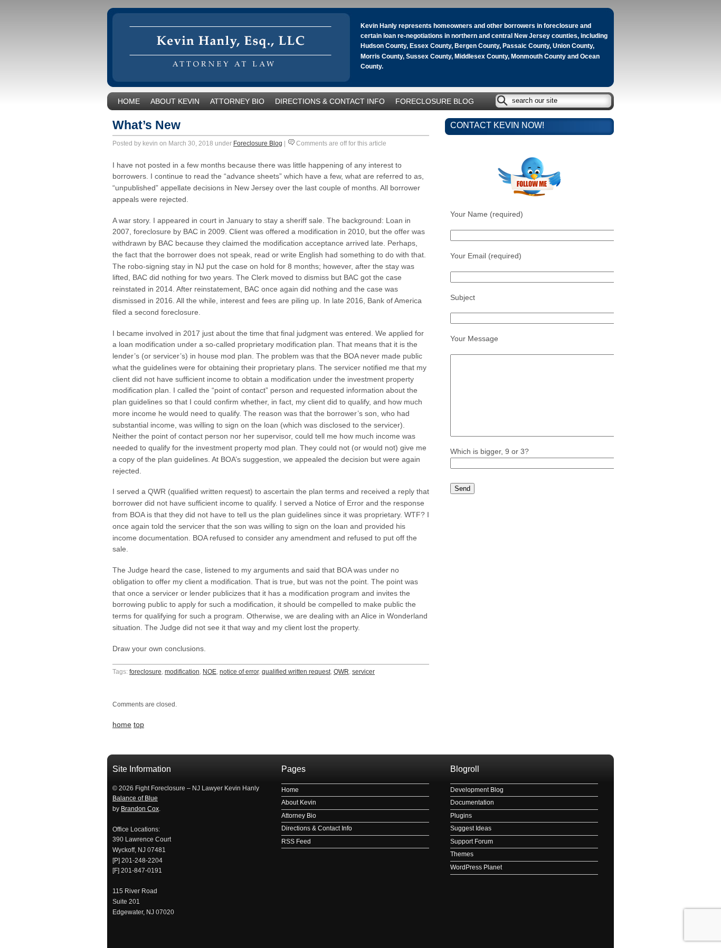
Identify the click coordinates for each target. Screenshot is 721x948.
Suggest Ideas (470, 828)
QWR (341, 671)
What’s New (146, 125)
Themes (461, 854)
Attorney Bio (237, 101)
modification (182, 671)
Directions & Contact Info (330, 101)
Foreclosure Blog (434, 101)
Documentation (472, 802)
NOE (209, 671)
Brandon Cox (140, 808)
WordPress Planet (476, 867)
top (139, 725)
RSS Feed (296, 841)
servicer (363, 671)
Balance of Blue (135, 798)
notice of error (239, 671)
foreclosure (145, 671)
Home (129, 101)
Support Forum (471, 841)
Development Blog (477, 790)
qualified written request (296, 671)
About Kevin (175, 101)
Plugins (461, 815)
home (121, 725)
